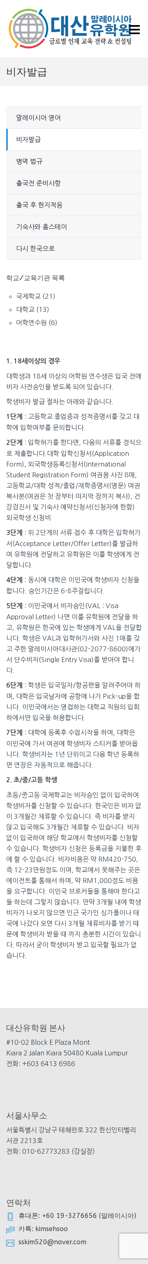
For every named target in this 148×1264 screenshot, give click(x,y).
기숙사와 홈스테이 (41, 226)
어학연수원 (31, 322)
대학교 (25, 309)
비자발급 (28, 139)
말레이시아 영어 (38, 117)
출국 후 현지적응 (39, 205)
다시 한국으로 (35, 248)
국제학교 (28, 296)
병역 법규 (29, 161)
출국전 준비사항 (38, 183)
